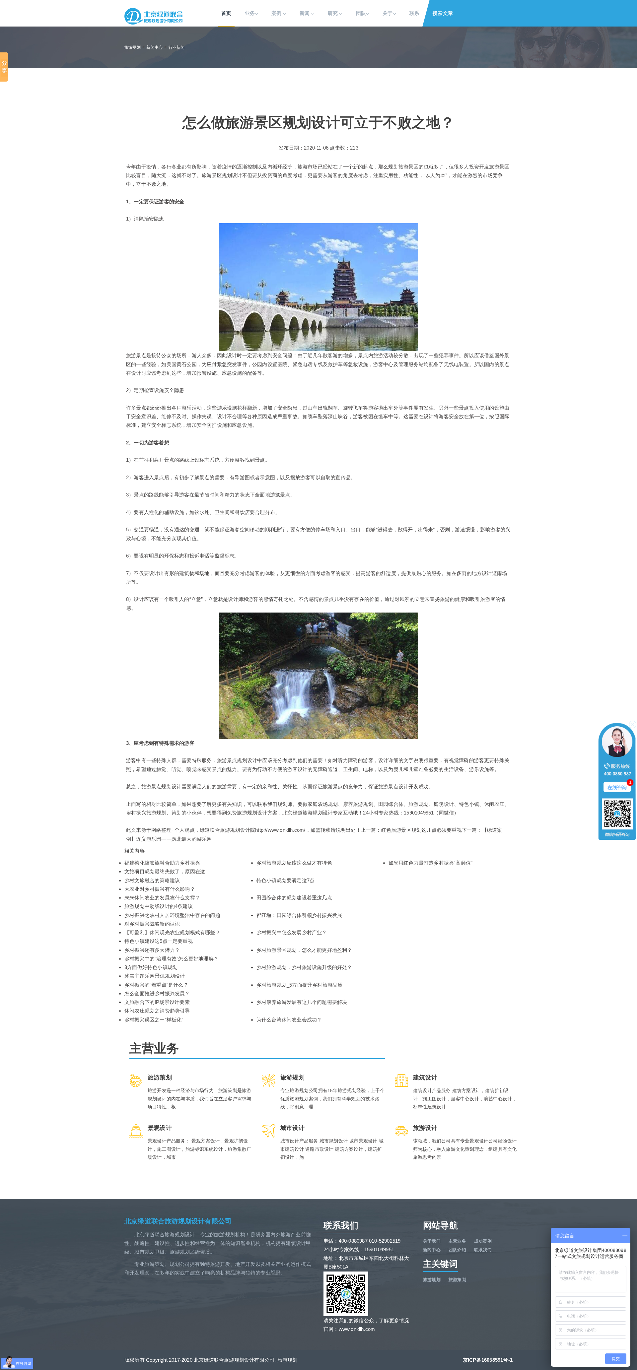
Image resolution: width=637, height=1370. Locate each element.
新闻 (305, 13)
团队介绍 (457, 1249)
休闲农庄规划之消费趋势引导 (157, 1010)
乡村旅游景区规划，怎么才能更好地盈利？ (304, 950)
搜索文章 (443, 13)
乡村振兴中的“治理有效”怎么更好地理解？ (171, 958)
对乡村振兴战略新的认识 (152, 924)
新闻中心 (154, 47)
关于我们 (432, 1241)
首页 (226, 13)
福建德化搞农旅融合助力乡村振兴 (162, 863)
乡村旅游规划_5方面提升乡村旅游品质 (299, 985)
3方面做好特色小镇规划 (150, 967)
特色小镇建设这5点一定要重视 (158, 941)
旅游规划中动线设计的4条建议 (158, 906)
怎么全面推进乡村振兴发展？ (157, 993)
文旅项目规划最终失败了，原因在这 (164, 871)
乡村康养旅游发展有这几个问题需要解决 (301, 1002)
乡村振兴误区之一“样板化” (153, 1019)
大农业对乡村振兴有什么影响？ (159, 889)
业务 (250, 13)
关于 (387, 13)
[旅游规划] (153, 16)
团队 (361, 13)
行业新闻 (177, 47)
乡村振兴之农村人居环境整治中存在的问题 (172, 915)
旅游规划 (132, 47)
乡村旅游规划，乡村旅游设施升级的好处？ (304, 967)
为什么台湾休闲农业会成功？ (289, 1019)
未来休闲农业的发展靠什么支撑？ (162, 897)
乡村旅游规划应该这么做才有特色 (294, 863)
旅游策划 (457, 1279)
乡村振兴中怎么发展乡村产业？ (291, 932)
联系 (414, 13)
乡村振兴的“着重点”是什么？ (156, 985)
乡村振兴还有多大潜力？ (152, 950)
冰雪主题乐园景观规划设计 (154, 976)
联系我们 (483, 1249)
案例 (277, 13)
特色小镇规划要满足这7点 (285, 880)
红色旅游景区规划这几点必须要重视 (421, 830)
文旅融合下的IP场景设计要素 (157, 1002)
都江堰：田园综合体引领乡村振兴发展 (299, 915)
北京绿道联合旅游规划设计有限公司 (178, 1221)
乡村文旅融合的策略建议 (152, 880)
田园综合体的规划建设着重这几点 (294, 897)
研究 (333, 13)
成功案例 (483, 1241)
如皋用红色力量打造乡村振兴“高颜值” (431, 863)
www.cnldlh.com (357, 1329)
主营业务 (457, 1241)
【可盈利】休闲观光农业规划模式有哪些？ (172, 932)
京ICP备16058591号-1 (488, 1360)
